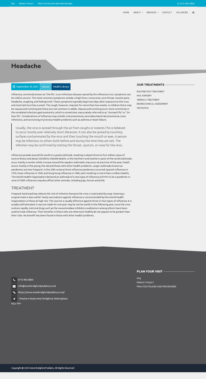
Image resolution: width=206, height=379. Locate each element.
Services (151, 12)
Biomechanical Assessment (152, 103)
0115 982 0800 (187, 3)
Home (126, 12)
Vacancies (182, 12)
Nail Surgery (144, 95)
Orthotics (143, 108)
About (137, 12)
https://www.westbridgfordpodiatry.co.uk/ (41, 292)
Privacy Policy (26, 4)
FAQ (13, 4)
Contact (167, 12)
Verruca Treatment (148, 99)
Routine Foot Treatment (150, 91)
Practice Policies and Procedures (55, 4)
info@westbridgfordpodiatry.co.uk (37, 286)
